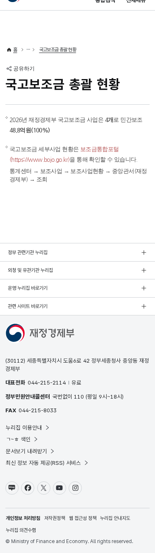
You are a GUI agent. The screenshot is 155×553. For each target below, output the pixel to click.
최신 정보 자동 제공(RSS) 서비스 (43, 462)
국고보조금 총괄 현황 (57, 50)
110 (79, 396)
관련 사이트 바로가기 (28, 306)
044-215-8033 (38, 410)
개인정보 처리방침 (23, 518)
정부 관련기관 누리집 (28, 252)
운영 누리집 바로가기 (28, 288)
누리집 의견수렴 (21, 530)
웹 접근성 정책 (82, 518)
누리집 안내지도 (115, 518)
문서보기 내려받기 (26, 451)
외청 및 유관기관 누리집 (30, 270)
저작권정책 (54, 518)
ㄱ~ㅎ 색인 (18, 439)
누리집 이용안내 (24, 427)
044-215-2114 (47, 382)
